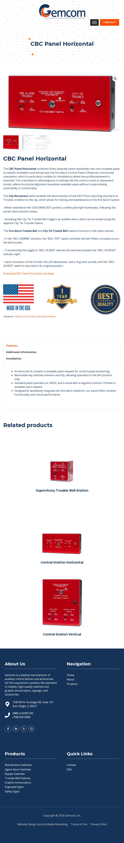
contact (109, 22)
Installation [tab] (13, 358)
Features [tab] (12, 345)
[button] (115, 78)
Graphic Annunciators (18, 782)
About (70, 679)
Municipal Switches (46, 316)
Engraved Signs (14, 787)
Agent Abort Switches (18, 769)
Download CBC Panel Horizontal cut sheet (28, 273)
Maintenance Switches (18, 765)
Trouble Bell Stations (18, 778)
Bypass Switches (15, 774)
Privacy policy (99, 824)
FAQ (69, 769)
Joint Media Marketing (54, 824)
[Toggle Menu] (94, 22)
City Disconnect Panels (25, 316)
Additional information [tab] (21, 352)
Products (72, 684)
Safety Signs (12, 791)
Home (70, 675)
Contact (71, 765)
